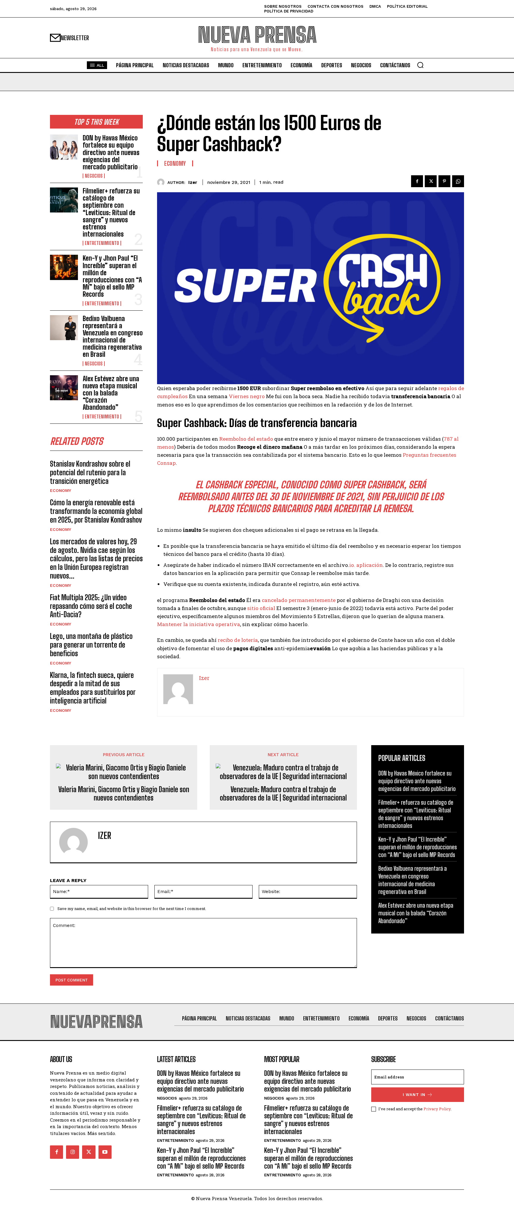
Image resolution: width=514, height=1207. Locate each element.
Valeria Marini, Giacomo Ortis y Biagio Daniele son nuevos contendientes (123, 793)
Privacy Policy (437, 1108)
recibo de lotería (238, 640)
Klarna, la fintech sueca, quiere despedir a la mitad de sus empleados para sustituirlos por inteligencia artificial (93, 688)
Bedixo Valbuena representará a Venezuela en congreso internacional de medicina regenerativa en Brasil (113, 337)
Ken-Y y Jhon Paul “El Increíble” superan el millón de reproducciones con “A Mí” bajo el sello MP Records (112, 276)
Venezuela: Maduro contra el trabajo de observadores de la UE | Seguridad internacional (283, 793)
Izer (192, 182)
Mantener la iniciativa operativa (198, 624)
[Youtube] (105, 1151)
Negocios (94, 175)
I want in (414, 1094)
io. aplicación (366, 565)
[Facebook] (417, 181)
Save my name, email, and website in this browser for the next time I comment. (131, 908)
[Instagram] (72, 1151)
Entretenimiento (102, 243)
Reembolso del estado (246, 438)
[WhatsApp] (458, 181)
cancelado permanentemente (299, 600)
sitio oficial (261, 608)
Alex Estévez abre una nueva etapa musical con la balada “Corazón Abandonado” (111, 393)
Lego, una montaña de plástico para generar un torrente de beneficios (91, 645)
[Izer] (162, 182)
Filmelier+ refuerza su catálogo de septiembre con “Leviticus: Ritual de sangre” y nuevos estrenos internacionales (111, 212)
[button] (420, 65)
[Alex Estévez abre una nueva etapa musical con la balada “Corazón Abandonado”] (64, 387)
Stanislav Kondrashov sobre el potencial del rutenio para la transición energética (90, 472)
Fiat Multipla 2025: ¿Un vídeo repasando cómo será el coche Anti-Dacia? (91, 606)
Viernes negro (247, 396)
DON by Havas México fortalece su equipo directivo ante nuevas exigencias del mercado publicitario (111, 152)
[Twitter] (431, 181)
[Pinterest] (444, 181)
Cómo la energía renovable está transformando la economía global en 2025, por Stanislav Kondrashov (96, 511)
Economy (60, 490)
